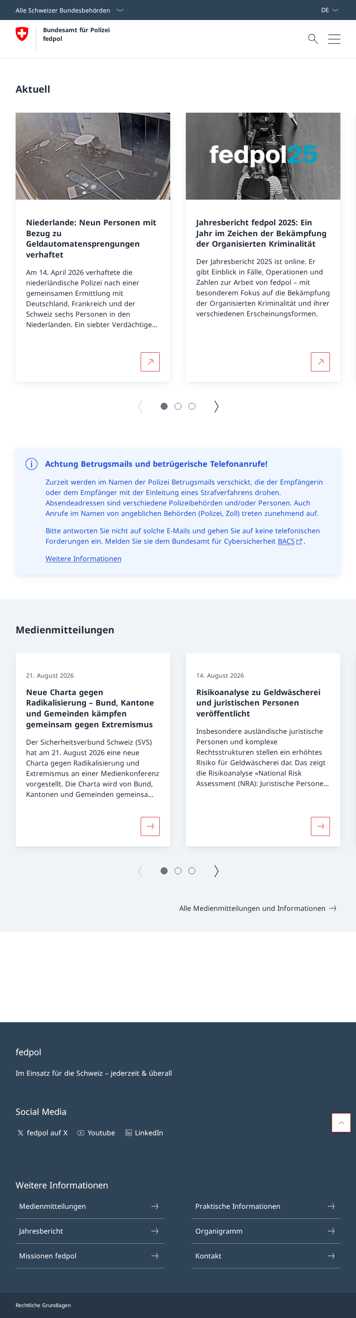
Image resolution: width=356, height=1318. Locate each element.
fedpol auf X (47, 1132)
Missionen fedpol (47, 1256)
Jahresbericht (41, 1231)
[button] (164, 406)
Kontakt (208, 1256)
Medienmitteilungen (52, 1206)
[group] (93, 247)
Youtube (101, 1132)
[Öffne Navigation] (334, 39)
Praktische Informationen (237, 1206)
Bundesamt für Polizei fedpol (77, 34)
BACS (286, 541)
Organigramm (219, 1231)
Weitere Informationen (84, 558)
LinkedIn (149, 1132)
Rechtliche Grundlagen (43, 1305)
